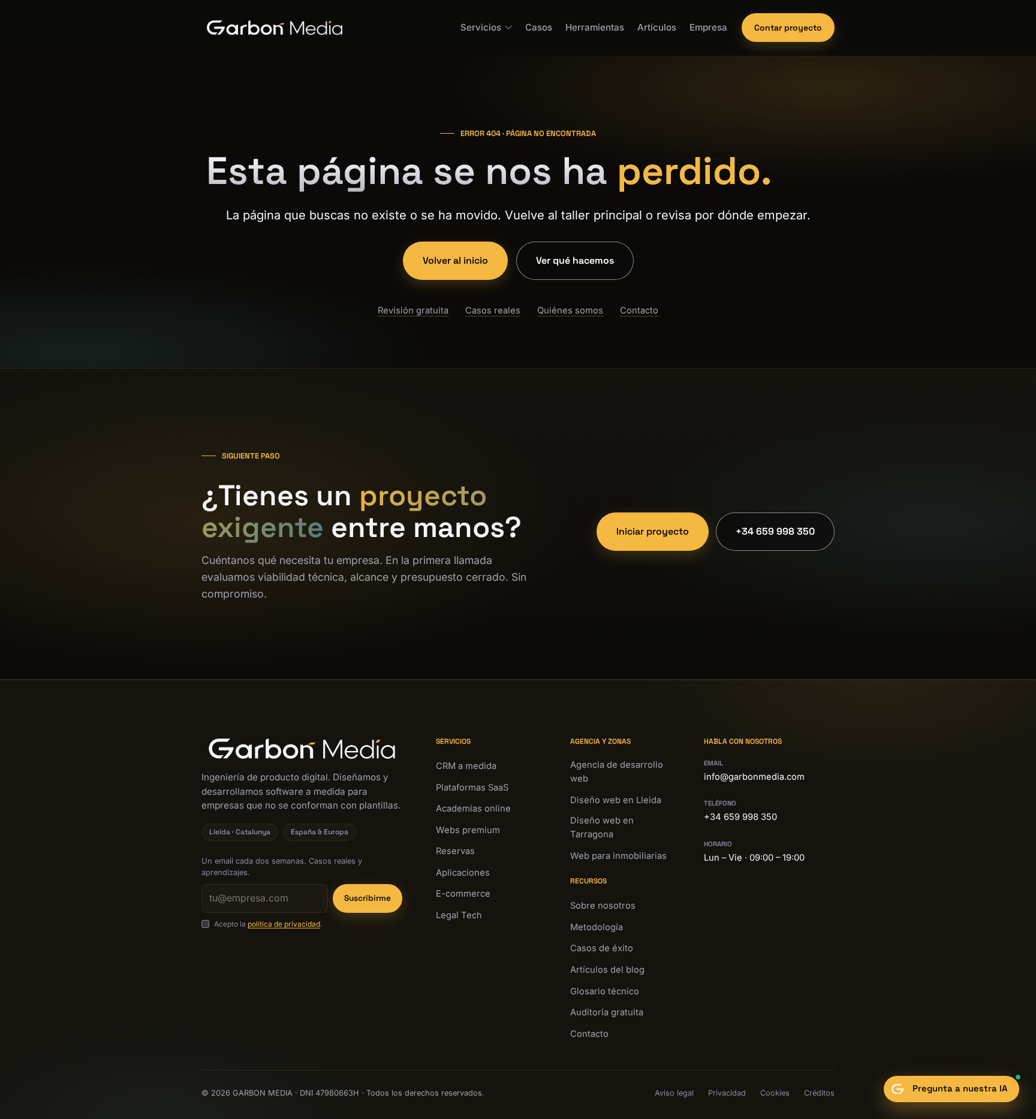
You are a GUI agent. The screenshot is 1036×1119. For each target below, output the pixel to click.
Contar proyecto (788, 27)
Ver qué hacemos (575, 260)
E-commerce (463, 893)
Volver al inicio (455, 260)
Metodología (596, 927)
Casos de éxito (601, 948)
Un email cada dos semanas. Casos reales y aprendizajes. (281, 866)
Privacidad (727, 1092)
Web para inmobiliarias (618, 855)
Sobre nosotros (603, 905)
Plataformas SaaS (472, 787)
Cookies (775, 1092)
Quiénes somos (570, 310)
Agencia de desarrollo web (616, 772)
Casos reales (492, 310)
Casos (538, 27)
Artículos (656, 27)
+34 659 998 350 (775, 531)
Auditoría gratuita (606, 1012)
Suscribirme (367, 898)
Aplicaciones (463, 872)
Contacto (639, 310)
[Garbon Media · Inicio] (274, 27)
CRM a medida (466, 766)
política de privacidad (284, 923)
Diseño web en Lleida (615, 800)
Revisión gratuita (413, 310)
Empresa (708, 27)
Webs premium (468, 830)
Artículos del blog (607, 969)
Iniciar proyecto (652, 531)
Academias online (473, 808)
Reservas (455, 851)
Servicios (480, 27)
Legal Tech (459, 915)
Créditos (819, 1092)
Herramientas (594, 27)
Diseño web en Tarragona (602, 827)
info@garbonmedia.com (754, 776)
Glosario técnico (604, 991)
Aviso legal (674, 1092)
